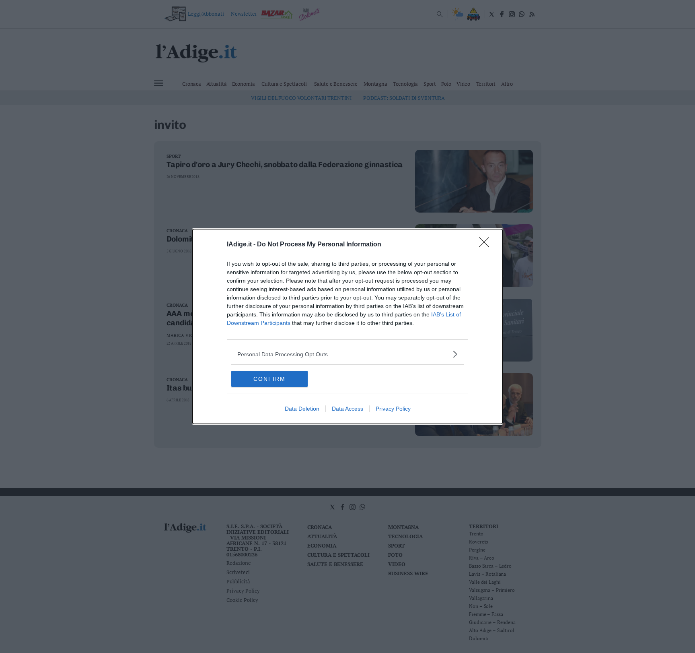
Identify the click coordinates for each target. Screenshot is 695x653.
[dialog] (347, 326)
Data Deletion (302, 408)
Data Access (347, 408)
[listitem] (347, 354)
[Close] (486, 244)
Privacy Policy (393, 408)
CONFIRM (269, 379)
